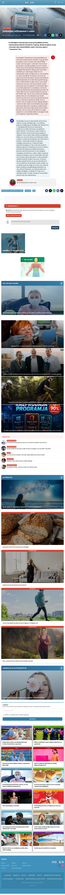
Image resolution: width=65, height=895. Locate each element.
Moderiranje (31, 875)
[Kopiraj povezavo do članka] (60, 35)
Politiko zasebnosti (24, 714)
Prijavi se (55, 227)
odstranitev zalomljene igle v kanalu (12, 190)
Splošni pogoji (20, 879)
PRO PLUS (23, 875)
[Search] (55, 2)
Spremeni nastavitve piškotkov (52, 875)
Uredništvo (16, 875)
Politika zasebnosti (8, 879)
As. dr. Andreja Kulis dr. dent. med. (13, 35)
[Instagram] (59, 2)
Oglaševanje (7, 875)
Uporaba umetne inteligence (54, 879)
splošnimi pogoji (14, 714)
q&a (34, 190)
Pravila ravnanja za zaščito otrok (35, 879)
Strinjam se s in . (16, 714)
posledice (28, 190)
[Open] (3, 2)
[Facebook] (62, 2)
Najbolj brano (6, 437)
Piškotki (39, 875)
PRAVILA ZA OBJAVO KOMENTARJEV (14, 215)
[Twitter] (49, 35)
